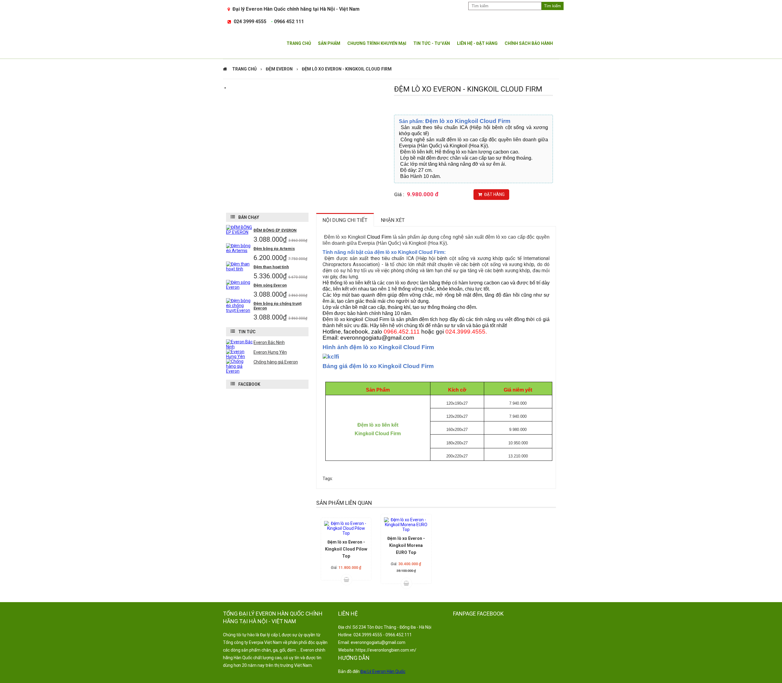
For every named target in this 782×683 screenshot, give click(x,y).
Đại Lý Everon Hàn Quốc (382, 671)
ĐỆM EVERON (279, 69)
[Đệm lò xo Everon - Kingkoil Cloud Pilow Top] (346, 528)
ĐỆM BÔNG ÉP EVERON (275, 230)
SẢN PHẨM (329, 43)
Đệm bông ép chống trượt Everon (277, 305)
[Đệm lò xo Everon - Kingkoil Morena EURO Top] (406, 524)
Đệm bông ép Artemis (274, 248)
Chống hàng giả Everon (276, 362)
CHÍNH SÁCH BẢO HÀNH (529, 43)
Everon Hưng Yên (270, 352)
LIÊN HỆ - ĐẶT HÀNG (477, 43)
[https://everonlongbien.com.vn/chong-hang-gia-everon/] (240, 371)
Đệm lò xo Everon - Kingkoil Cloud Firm (347, 69)
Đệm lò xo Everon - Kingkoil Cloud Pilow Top (346, 549)
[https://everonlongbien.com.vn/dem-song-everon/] (240, 287)
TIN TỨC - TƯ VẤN (431, 43)
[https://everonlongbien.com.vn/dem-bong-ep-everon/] (240, 232)
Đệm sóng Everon (270, 285)
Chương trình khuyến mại (376, 43)
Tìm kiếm (552, 6)
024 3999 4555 (250, 21)
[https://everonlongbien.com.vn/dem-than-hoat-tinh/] (240, 268)
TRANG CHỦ (299, 43)
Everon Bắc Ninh (269, 342)
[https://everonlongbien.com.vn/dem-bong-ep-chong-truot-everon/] (240, 310)
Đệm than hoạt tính (271, 267)
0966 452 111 (289, 21)
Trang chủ (244, 69)
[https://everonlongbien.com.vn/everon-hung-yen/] (240, 356)
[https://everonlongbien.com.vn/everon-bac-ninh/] (240, 346)
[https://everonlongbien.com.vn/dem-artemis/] (240, 250)
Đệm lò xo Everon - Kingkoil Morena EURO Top (406, 545)
